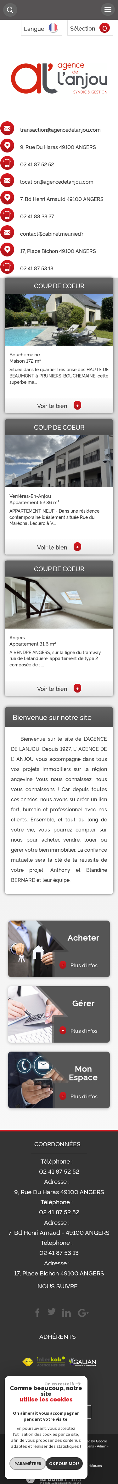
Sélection (82, 28)
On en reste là (59, 1384)
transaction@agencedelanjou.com (60, 129)
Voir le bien (58, 405)
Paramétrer (27, 1463)
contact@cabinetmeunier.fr (51, 233)
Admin (101, 1446)
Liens (90, 1446)
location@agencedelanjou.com (56, 181)
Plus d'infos (80, 965)
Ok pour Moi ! (64, 1463)
